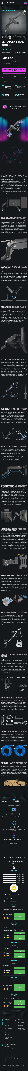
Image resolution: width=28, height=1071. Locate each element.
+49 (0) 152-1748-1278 (10, 1057)
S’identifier (20, 1019)
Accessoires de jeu (10, 7)
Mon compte (21, 1022)
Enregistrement (21, 1025)
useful (19, 913)
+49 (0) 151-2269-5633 (10, 1055)
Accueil (3, 7)
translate (20, 919)
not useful (20, 916)
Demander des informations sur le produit (14, 70)
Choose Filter (13, 901)
